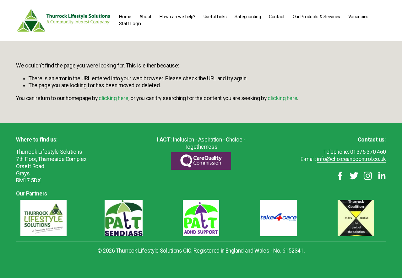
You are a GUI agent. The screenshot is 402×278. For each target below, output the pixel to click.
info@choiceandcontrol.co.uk (351, 159)
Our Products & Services (316, 16)
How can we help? (177, 16)
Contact (277, 16)
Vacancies (358, 16)
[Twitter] (354, 175)
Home (125, 16)
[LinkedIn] (381, 175)
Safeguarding (248, 16)
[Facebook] (340, 175)
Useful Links (215, 16)
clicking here (113, 98)
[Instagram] (367, 175)
